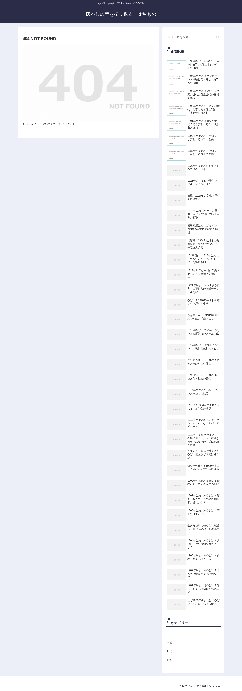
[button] (218, 37)
